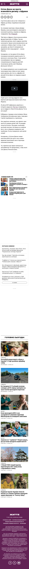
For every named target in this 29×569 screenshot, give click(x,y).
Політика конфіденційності (19, 519)
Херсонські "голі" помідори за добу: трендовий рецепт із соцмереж (13, 272)
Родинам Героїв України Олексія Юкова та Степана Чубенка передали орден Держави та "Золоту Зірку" (14, 493)
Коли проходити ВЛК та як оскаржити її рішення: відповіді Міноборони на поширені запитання (14, 414)
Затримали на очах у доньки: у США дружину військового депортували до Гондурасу (13, 278)
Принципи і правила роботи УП (11, 523)
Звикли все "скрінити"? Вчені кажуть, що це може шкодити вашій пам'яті (14, 441)
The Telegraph (12, 34)
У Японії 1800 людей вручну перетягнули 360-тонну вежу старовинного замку (11, 466)
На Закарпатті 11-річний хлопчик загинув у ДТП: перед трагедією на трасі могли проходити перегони (13, 388)
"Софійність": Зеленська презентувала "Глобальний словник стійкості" (14, 260)
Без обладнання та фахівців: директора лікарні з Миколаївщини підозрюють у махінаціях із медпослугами (14, 266)
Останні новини (8, 246)
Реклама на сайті (7, 519)
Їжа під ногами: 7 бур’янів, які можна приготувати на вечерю (13, 256)
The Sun (15, 107)
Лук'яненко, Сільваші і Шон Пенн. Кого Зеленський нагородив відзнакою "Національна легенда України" (14, 250)
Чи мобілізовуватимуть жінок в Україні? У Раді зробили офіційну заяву (13, 361)
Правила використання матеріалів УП (14, 521)
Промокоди (23, 523)
